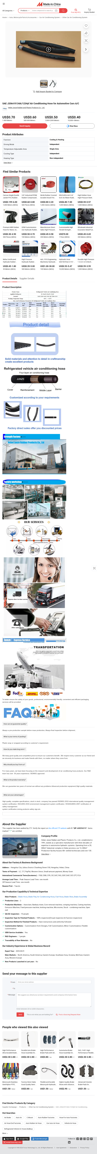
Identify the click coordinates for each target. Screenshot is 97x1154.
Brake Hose (23, 896)
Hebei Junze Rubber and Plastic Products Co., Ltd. (26, 107)
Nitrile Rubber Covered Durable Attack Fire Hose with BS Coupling (48, 196)
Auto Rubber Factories (46, 1117)
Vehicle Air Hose (70, 1123)
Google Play (22, 1139)
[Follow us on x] (81, 1139)
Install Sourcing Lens (13, 1142)
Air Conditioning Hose (46, 896)
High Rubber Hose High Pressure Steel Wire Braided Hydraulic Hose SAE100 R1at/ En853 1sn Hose (85, 196)
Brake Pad (32, 896)
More (4, 1133)
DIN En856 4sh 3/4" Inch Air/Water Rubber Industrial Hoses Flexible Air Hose (67, 196)
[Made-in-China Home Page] (48, 4)
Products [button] (24, 10)
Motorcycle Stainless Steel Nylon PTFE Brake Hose (10, 1084)
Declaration (73, 1148)
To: (14, 988)
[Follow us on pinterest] (91, 1139)
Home (4, 17)
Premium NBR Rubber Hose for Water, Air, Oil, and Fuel (11, 228)
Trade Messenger (39, 1139)
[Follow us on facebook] (77, 1139)
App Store (8, 1139)
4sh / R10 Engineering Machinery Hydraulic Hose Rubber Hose (48, 260)
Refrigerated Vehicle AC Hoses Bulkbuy (18, 1129)
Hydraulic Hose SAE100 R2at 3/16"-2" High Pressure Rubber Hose (67, 260)
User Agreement (61, 1148)
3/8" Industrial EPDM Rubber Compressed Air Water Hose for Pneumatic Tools (29, 196)
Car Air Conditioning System (49, 17)
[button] (3, 3)
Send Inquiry (25, 126)
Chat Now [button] (74, 126)
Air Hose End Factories (12, 1123)
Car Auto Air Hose (53, 1123)
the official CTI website (57, 828)
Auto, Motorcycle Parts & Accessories (23, 17)
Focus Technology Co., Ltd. (32, 1148)
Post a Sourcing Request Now (68, 1014)
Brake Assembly (80, 896)
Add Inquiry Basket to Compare (49, 91)
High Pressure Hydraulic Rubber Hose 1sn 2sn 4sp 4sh (30, 260)
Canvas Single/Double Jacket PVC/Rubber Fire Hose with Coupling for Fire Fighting (11, 196)
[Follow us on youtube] (88, 1139)
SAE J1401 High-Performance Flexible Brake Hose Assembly (86, 1052)
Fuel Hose (59, 896)
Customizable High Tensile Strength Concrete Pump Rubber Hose (66, 228)
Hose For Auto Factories (68, 1117)
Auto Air (19, 1117)
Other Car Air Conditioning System (74, 17)
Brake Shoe (68, 896)
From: (13, 982)
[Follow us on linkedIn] (69, 1142)
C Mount (30, 1117)
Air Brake (7, 1117)
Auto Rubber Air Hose (34, 1123)
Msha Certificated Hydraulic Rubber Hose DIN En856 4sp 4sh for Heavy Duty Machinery (10, 260)
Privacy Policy (84, 1148)
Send (20, 1014)
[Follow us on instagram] (84, 1139)
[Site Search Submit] (63, 10)
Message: (11, 995)
